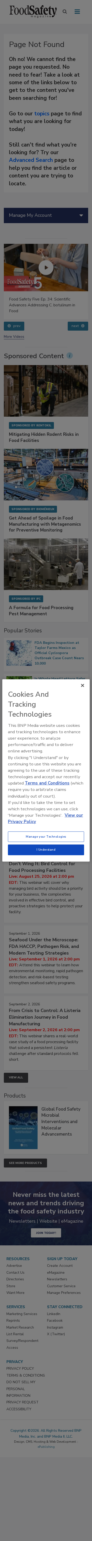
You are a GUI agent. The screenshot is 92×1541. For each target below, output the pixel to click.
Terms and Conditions (47, 783)
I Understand (46, 850)
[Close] (82, 685)
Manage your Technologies (46, 836)
